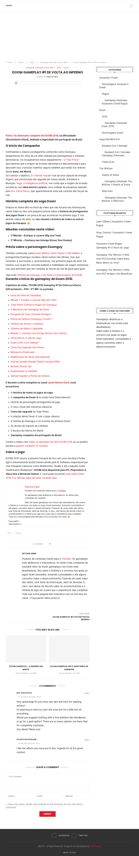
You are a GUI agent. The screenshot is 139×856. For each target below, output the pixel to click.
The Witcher (106, 168)
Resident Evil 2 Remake (114, 145)
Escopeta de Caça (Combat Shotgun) (31, 314)
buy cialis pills (24, 693)
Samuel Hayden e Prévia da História (30, 376)
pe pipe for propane (27, 739)
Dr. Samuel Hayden (41, 175)
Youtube (62, 490)
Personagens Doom (112, 132)
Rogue (105, 93)
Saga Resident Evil (109, 139)
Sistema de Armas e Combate (27, 323)
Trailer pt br (108, 162)
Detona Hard (52, 76)
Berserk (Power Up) (21, 366)
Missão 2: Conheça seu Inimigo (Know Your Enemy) (39, 333)
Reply (87, 693)
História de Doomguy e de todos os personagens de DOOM (50, 275)
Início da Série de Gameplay (26, 295)
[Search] (127, 5)
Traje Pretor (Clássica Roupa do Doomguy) (34, 304)
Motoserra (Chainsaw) (23, 352)
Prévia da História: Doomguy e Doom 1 (31, 319)
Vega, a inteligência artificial (31, 183)
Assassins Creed (108, 77)
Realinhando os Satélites (24, 371)
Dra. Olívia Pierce (20, 191)
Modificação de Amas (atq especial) (30, 357)
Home (9, 62)
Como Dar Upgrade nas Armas (27, 347)
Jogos (9, 5)
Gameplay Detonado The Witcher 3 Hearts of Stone (117, 183)
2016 (32, 62)
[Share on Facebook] (55, 544)
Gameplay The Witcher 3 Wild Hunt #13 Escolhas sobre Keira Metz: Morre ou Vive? (112, 258)
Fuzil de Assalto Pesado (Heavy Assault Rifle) (35, 361)
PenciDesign (95, 846)
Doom (21, 62)
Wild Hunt (107, 191)
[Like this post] (52, 544)
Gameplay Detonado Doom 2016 (53, 62)
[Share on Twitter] (58, 544)
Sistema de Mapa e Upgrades (27, 328)
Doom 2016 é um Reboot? (25, 342)
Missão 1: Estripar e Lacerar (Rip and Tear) (33, 300)
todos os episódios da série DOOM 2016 (50, 442)
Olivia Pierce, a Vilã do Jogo (26, 338)
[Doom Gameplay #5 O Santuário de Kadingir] (69, 648)
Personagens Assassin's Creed (114, 86)
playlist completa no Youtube (32, 445)
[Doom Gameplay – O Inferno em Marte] (26, 648)
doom (18, 533)
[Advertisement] (69, 38)
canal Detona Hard (58, 382)
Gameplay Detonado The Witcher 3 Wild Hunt (117, 199)
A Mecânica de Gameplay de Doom (30, 309)
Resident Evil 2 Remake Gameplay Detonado (116, 154)
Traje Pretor (72, 159)
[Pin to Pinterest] (60, 544)
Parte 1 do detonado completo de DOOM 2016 (32, 135)
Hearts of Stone (110, 175)
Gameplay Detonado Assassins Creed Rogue (115, 102)
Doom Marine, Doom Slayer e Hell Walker (57, 253)
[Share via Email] (63, 544)
